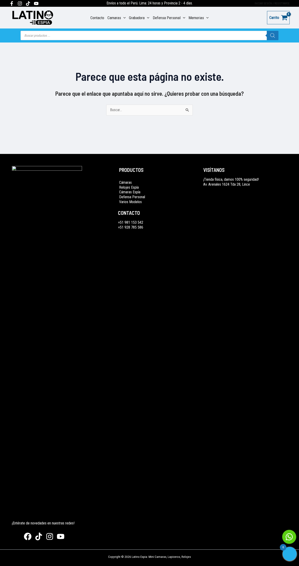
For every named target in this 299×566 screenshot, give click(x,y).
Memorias (196, 17)
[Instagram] (20, 3)
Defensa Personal (167, 17)
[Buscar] (272, 35)
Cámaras (125, 182)
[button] (289, 537)
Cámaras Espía (129, 192)
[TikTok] (28, 3)
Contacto (97, 17)
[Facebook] (11, 3)
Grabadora (137, 17)
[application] (123, 18)
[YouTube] (36, 3)
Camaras (114, 17)
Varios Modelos (130, 202)
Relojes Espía (129, 187)
